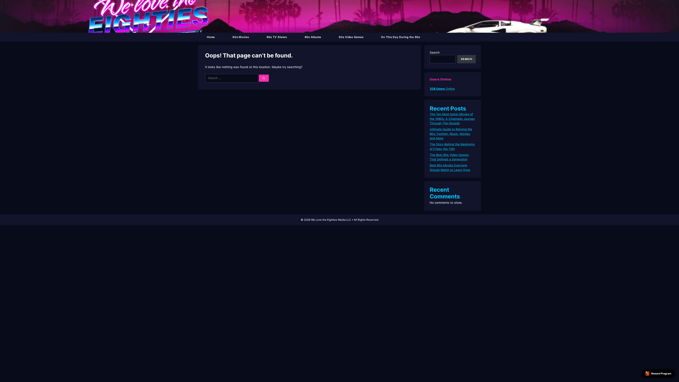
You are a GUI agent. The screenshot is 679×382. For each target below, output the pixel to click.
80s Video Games (351, 37)
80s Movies (241, 37)
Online (442, 89)
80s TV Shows (277, 37)
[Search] (264, 78)
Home (211, 37)
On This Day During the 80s (400, 37)
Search (435, 52)
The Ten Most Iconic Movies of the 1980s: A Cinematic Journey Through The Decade (452, 118)
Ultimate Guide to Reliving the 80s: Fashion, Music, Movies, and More (451, 134)
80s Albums (313, 37)
